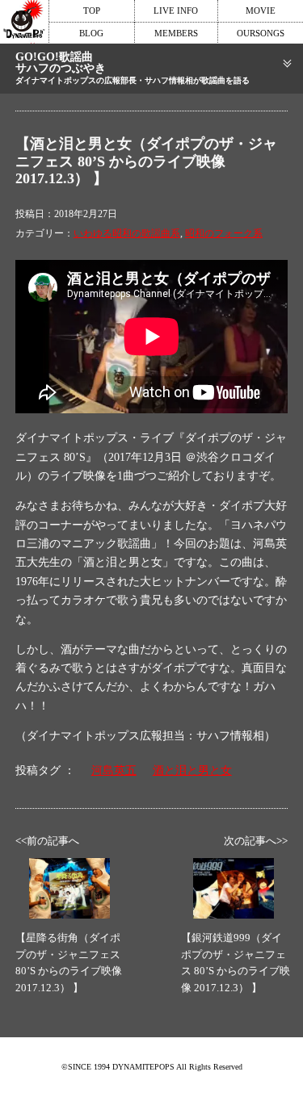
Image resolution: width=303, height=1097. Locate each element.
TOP (91, 10)
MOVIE (261, 10)
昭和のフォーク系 (224, 233)
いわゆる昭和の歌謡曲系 (127, 233)
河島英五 (114, 770)
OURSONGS (260, 33)
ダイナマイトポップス (24, 22)
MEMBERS (176, 33)
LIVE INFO (176, 10)
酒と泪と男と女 (192, 770)
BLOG (91, 33)
